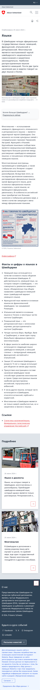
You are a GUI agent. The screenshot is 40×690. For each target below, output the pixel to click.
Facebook (9, 630)
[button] (36, 583)
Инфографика (8, 256)
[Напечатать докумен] (32, 20)
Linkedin (8, 635)
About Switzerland (14, 13)
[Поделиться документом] (37, 20)
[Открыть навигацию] (36, 12)
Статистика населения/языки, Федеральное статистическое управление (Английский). (17, 423)
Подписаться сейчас (11, 115)
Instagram (28, 630)
